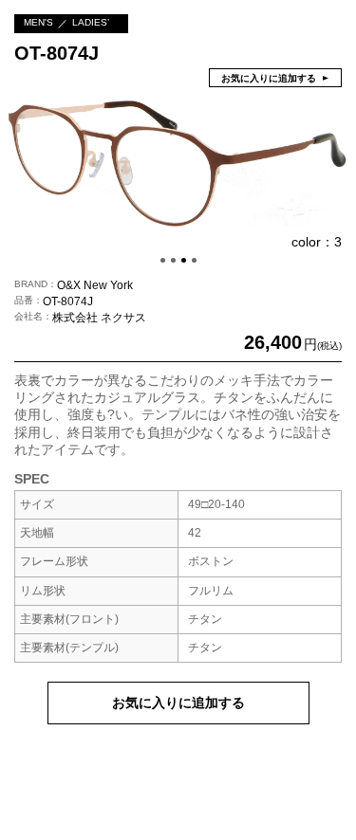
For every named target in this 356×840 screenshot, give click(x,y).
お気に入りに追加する (178, 702)
